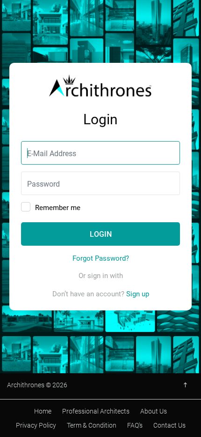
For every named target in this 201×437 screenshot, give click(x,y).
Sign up (137, 293)
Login (101, 234)
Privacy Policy (36, 425)
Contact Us (169, 425)
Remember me (57, 207)
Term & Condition (91, 425)
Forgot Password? (100, 258)
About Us (153, 411)
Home (42, 411)
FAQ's (135, 425)
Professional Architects (95, 411)
